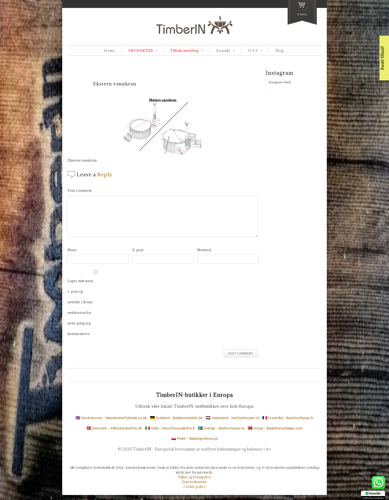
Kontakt (220, 50)
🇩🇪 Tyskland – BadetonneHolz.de (176, 418)
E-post (137, 249)
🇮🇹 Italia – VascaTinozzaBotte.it (170, 428)
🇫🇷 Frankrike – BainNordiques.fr (288, 418)
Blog (279, 50)
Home (109, 50)
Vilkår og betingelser (194, 477)
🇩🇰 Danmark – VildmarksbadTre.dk (114, 428)
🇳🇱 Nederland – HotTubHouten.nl (232, 418)
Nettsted (204, 249)
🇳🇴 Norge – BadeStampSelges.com (275, 428)
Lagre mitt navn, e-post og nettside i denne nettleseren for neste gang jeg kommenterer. (80, 307)
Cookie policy (194, 486)
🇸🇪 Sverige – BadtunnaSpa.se (221, 428)
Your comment (79, 190)
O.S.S (249, 50)
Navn (71, 249)
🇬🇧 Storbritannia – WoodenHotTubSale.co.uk (111, 418)
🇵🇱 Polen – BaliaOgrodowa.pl (194, 439)
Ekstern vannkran (114, 84)
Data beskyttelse (194, 482)
